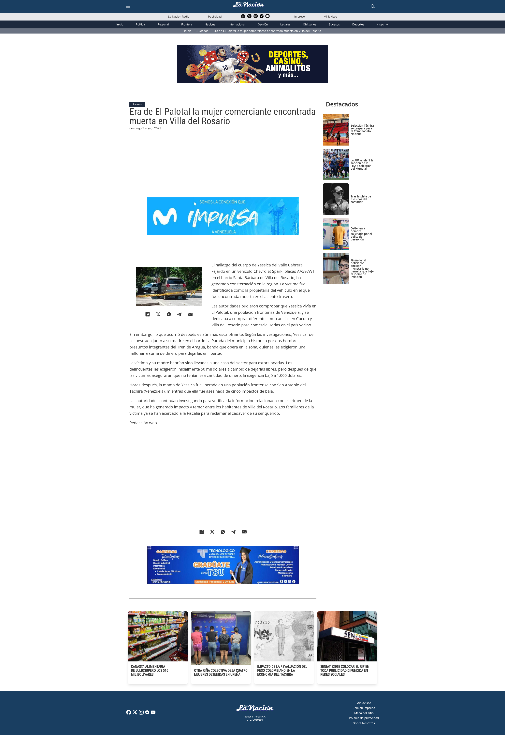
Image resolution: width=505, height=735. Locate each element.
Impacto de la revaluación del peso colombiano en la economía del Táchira (282, 670)
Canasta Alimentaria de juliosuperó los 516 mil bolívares (149, 670)
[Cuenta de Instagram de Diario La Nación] (141, 713)
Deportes (358, 24)
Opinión (263, 24)
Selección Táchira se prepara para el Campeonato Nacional (362, 130)
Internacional (237, 24)
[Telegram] (179, 314)
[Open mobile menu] (128, 6)
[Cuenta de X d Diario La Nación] (135, 713)
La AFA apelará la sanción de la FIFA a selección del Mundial (362, 164)
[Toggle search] (373, 6)
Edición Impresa (364, 708)
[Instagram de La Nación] (255, 17)
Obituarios (309, 24)
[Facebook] (148, 314)
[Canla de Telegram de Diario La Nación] (147, 713)
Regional (163, 24)
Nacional (210, 24)
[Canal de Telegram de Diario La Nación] (262, 17)
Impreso (299, 16)
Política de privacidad (364, 718)
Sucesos (334, 24)
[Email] (190, 314)
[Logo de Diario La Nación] (255, 709)
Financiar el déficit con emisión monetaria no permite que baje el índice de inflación (362, 268)
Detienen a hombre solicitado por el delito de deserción (361, 233)
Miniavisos (330, 16)
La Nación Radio (178, 16)
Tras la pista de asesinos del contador (361, 199)
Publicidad (215, 16)
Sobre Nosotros (364, 723)
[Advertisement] (223, 158)
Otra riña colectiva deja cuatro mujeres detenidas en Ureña (221, 672)
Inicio (119, 24)
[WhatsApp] (169, 314)
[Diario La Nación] (248, 5)
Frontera (186, 24)
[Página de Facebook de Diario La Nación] (128, 713)
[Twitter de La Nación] (249, 17)
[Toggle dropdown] (387, 24)
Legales (285, 24)
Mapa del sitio (364, 713)
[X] (158, 314)
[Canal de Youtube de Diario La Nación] (267, 17)
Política (140, 24)
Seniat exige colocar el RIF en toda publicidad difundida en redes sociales (344, 670)
